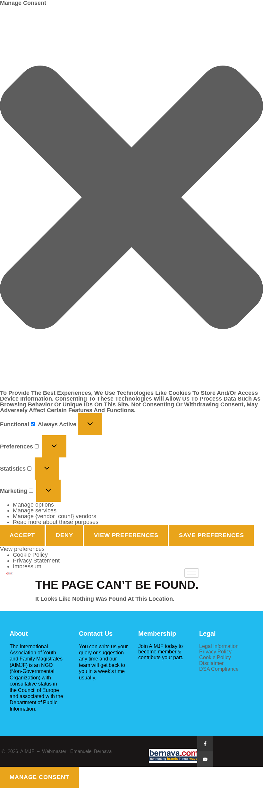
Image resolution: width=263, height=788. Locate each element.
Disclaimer (211, 663)
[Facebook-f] (205, 743)
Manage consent (39, 777)
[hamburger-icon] (191, 573)
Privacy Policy (215, 651)
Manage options (33, 504)
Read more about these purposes (55, 522)
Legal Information (219, 646)
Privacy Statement (36, 560)
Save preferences (211, 535)
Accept (22, 535)
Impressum (27, 566)
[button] (131, 198)
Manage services (34, 510)
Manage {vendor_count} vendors (54, 516)
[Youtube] (205, 759)
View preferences (126, 535)
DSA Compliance (219, 669)
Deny (64, 535)
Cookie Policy (30, 555)
